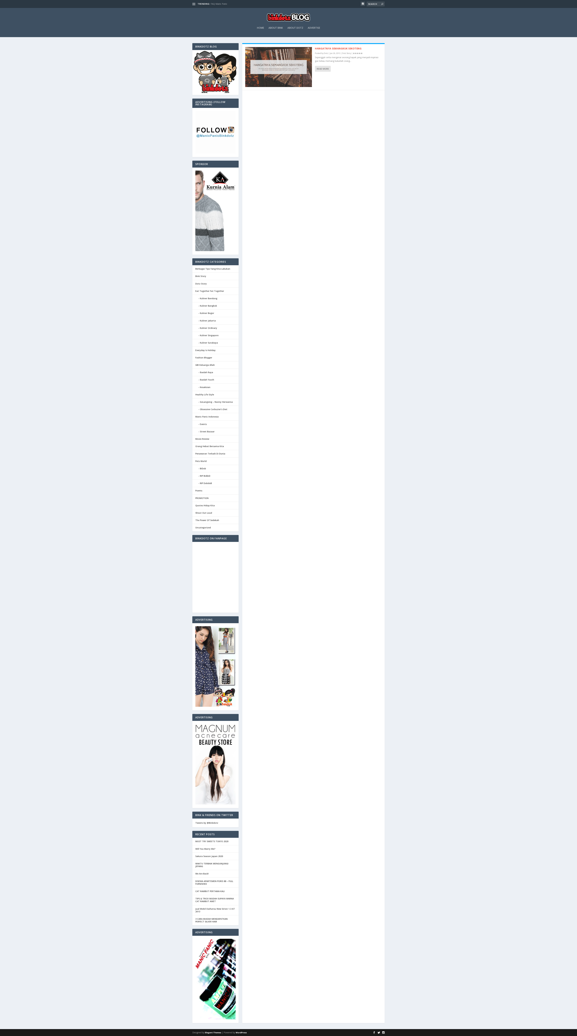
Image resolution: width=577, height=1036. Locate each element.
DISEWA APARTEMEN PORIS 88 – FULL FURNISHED (214, 882)
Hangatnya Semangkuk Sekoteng (338, 48)
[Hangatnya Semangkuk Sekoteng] (278, 67)
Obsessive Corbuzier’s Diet (213, 409)
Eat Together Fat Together (209, 291)
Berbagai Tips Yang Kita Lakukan (212, 268)
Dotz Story (346, 53)
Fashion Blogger (203, 357)
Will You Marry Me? (205, 848)
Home (260, 28)
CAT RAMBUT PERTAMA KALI (210, 891)
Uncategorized (203, 527)
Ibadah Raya (206, 372)
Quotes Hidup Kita (205, 505)
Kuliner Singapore (209, 335)
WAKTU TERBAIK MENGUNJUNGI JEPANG (211, 865)
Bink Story (200, 276)
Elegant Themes (213, 1032)
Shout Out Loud (203, 512)
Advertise (314, 28)
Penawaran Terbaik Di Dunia (210, 453)
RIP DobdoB (206, 483)
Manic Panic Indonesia (207, 416)
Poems (198, 490)
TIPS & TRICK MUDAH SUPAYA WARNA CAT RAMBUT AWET (214, 900)
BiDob (203, 468)
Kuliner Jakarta (208, 320)
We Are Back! (202, 873)
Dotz (326, 53)
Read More (323, 68)
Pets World (201, 461)
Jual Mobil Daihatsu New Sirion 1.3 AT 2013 (215, 910)
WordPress (241, 1032)
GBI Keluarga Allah (205, 365)
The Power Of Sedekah (207, 520)
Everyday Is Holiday (205, 350)
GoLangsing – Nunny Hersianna (216, 401)
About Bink (276, 28)
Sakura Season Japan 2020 (209, 856)
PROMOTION (202, 498)
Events (203, 424)
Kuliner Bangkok (208, 305)
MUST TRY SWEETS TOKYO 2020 (211, 841)
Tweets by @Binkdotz (206, 822)
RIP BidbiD (205, 475)
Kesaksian (205, 387)
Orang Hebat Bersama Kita (209, 446)
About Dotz (295, 28)
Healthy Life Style (204, 394)
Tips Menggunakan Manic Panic (226, 3)
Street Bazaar (207, 431)
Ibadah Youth (207, 379)
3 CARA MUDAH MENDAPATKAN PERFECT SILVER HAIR (211, 920)
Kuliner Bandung (208, 298)
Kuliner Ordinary (208, 328)
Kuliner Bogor (207, 313)
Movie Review (202, 438)
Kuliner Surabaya (209, 342)
